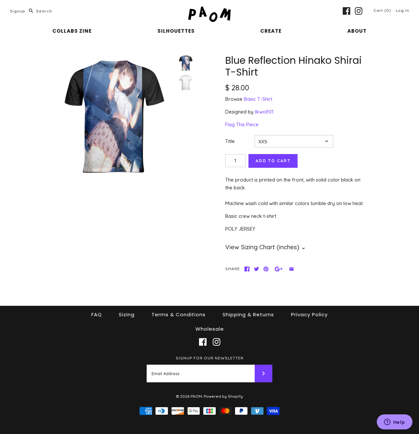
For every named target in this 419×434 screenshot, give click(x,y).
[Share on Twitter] (256, 269)
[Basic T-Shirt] (185, 82)
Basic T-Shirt (258, 99)
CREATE (271, 30)
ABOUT (357, 30)
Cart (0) (382, 10)
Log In (402, 10)
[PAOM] (209, 10)
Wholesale (209, 328)
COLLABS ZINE (72, 30)
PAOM (196, 396)
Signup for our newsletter (210, 358)
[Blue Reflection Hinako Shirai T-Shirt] (113, 115)
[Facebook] (346, 11)
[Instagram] (358, 11)
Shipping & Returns (248, 314)
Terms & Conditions (179, 314)
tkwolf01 (264, 112)
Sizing (127, 314)
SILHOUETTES (176, 30)
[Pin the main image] (266, 269)
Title (230, 141)
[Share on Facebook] (247, 269)
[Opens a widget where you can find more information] (394, 422)
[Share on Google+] (278, 269)
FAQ (96, 314)
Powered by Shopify (223, 396)
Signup (17, 11)
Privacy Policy (309, 314)
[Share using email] (291, 269)
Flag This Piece (242, 124)
